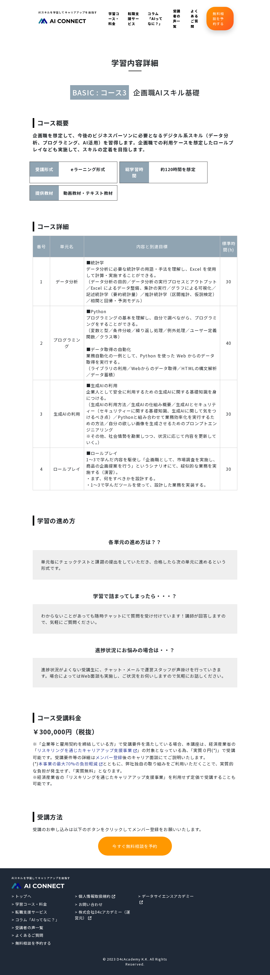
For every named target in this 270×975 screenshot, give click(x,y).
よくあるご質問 (194, 18)
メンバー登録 (109, 757)
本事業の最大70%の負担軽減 (68, 763)
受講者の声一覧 (176, 18)
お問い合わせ (91, 904)
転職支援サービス (133, 18)
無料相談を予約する (218, 18)
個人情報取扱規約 (94, 896)
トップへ (23, 896)
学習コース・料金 (113, 18)
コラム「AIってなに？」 (155, 18)
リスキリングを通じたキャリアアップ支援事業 (84, 750)
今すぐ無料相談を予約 (134, 846)
